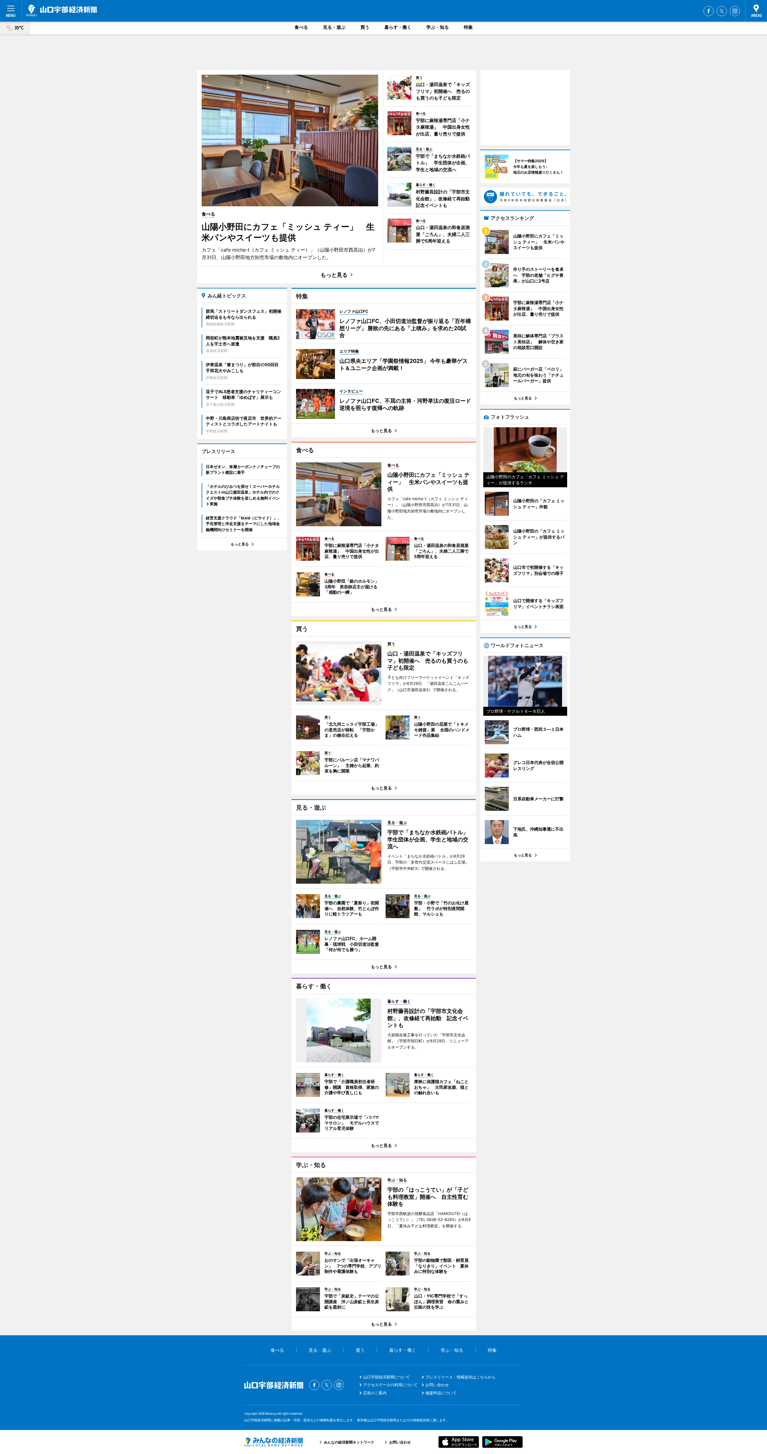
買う (364, 27)
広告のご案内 (374, 1392)
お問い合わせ (437, 1384)
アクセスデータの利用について (390, 1384)
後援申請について (441, 1392)
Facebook (708, 11)
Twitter (722, 11)
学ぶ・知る (437, 27)
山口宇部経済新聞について (386, 1377)
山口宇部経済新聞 (61, 10)
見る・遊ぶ (334, 27)
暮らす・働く (397, 27)
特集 (468, 27)
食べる (301, 27)
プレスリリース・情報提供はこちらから (460, 1377)
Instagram (735, 11)
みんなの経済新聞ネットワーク (273, 1442)
